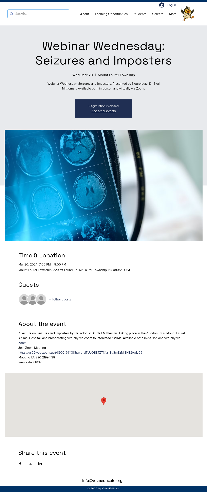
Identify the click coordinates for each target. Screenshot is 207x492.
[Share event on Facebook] (20, 463)
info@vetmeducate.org (102, 480)
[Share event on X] (30, 463)
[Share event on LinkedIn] (40, 463)
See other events (104, 111)
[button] (84, 14)
